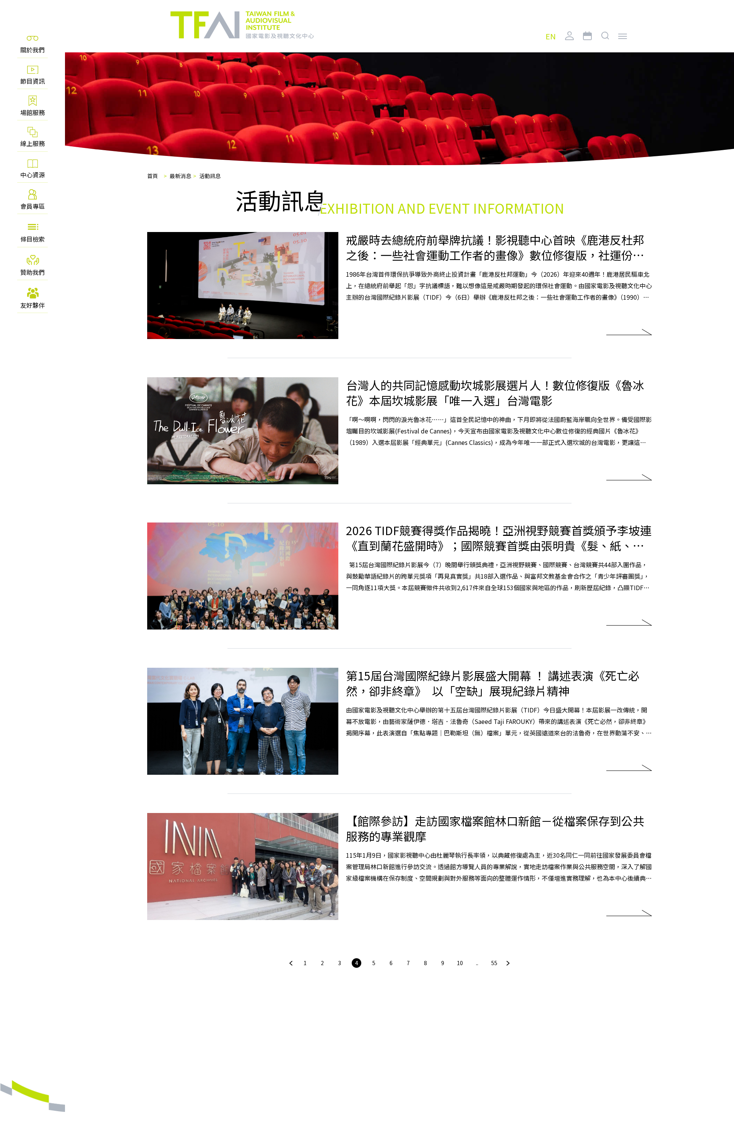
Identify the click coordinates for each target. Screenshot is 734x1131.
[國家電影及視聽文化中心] (241, 25)
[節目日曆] (587, 42)
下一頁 (508, 963)
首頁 (152, 176)
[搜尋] (605, 42)
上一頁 (290, 963)
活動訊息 (210, 176)
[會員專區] (569, 42)
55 (494, 963)
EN (551, 37)
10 (460, 963)
